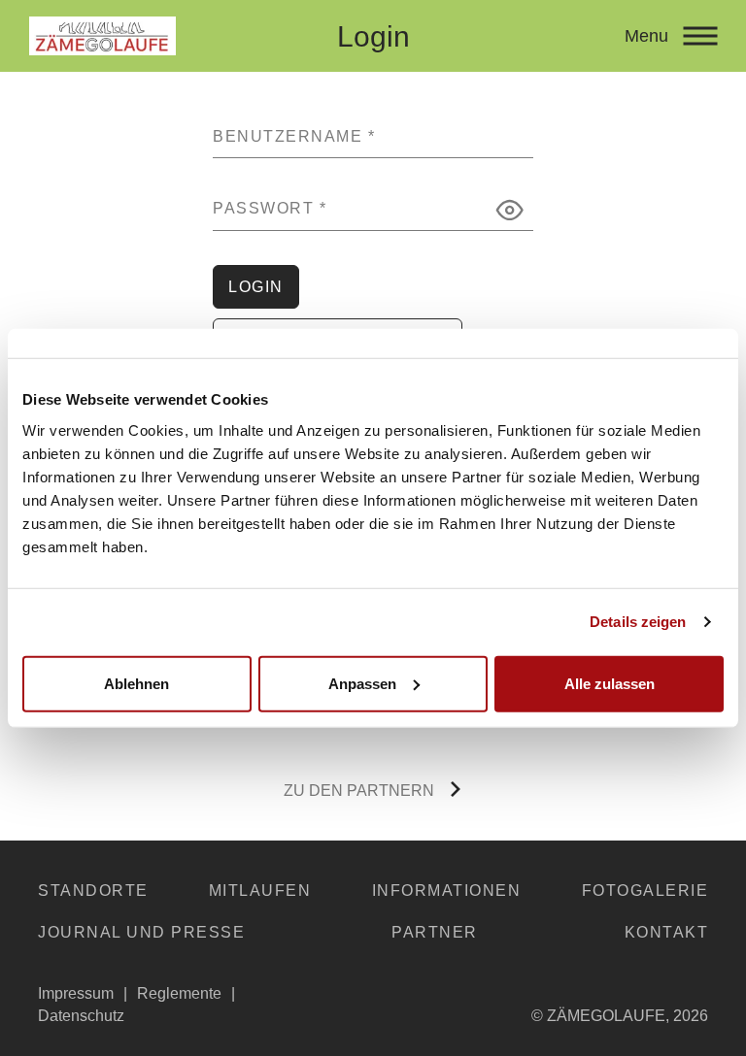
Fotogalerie (645, 890)
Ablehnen (136, 683)
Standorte (93, 890)
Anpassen (362, 683)
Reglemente (179, 993)
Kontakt (667, 932)
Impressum (76, 993)
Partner (434, 932)
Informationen (447, 890)
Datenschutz (81, 1015)
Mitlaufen (260, 890)
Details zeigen (638, 621)
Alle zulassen (609, 683)
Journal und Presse (141, 932)
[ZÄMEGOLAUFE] (165, 35)
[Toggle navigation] (700, 36)
